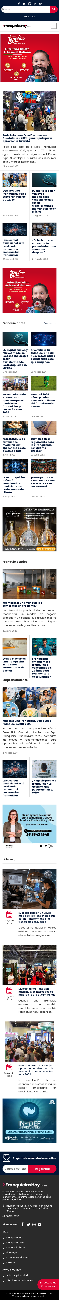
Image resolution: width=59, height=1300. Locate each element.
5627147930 (12, 1216)
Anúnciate (29, 16)
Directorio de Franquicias (48, 1284)
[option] (29, 58)
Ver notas (50, 323)
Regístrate (42, 1169)
